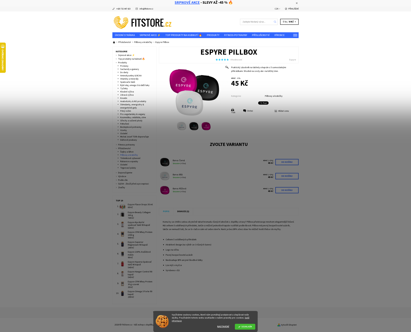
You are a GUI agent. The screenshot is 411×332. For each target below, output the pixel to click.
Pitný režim (125, 111)
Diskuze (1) (183, 211)
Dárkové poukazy (128, 140)
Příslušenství (261, 35)
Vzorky (123, 130)
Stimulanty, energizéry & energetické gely (132, 106)
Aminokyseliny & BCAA (131, 75)
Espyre (292, 59)
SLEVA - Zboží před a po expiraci (133, 183)
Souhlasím (246, 326)
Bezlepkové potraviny (130, 127)
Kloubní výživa (127, 91)
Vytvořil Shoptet (289, 324)
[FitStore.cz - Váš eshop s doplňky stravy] (142, 21)
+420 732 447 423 (123, 8)
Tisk (233, 112)
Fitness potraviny (235, 35)
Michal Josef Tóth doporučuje (134, 136)
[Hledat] (275, 22)
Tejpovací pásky (128, 168)
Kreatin (123, 98)
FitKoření (124, 124)
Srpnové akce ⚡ (150, 35)
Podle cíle (123, 180)
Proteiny (124, 66)
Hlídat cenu (283, 111)
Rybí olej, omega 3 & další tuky (134, 85)
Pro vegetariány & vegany (132, 114)
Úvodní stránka (125, 35)
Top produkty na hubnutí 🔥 (183, 35)
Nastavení (223, 326)
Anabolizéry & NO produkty (133, 101)
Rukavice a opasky (129, 161)
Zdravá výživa (127, 95)
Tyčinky (124, 88)
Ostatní (123, 133)
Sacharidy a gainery (129, 69)
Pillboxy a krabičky (274, 96)
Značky (121, 187)
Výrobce (279, 35)
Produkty (213, 35)
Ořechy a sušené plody (131, 120)
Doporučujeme (125, 172)
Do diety (124, 72)
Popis (166, 211)
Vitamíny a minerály (129, 79)
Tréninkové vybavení (130, 158)
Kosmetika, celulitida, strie (133, 117)
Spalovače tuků (127, 82)
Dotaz (250, 110)
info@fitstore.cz (146, 8)
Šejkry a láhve (127, 151)
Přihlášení (293, 8)
